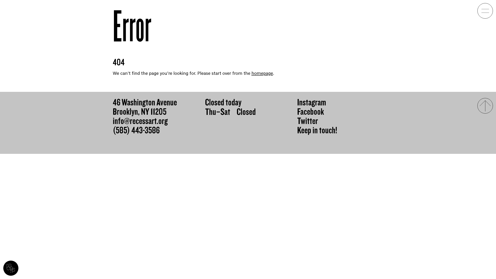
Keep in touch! (317, 130)
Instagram (311, 102)
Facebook (310, 112)
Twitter (307, 121)
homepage (262, 73)
